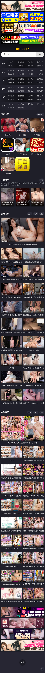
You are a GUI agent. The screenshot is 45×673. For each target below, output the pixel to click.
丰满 (29, 412)
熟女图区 (30, 91)
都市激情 (11, 96)
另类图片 (40, 91)
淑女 (35, 412)
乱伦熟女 (30, 82)
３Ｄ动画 (40, 70)
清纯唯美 (21, 91)
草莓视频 (30, 104)
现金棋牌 (30, 66)
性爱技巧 (40, 99)
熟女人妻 (11, 74)
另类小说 (21, 99)
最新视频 (5, 213)
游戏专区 (40, 62)
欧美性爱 (40, 79)
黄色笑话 (30, 99)
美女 (29, 214)
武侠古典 (40, 96)
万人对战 (30, 62)
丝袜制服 (21, 74)
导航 (3, 105)
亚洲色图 (21, 87)
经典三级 (21, 82)
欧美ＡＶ (30, 70)
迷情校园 (11, 99)
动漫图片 (40, 87)
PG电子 (11, 62)
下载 (41, 180)
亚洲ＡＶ (11, 70)
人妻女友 (30, 96)
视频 (3, 72)
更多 (41, 214)
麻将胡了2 (11, 66)
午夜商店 (21, 104)
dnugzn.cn (22, 49)
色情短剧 (21, 108)
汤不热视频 (40, 104)
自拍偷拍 (21, 70)
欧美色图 (30, 87)
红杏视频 (11, 108)
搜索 (40, 54)
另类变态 (40, 82)
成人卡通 (30, 79)
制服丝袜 (11, 82)
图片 (3, 89)
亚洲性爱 (11, 79)
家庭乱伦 (21, 96)
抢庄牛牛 (40, 66)
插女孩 (11, 104)
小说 (3, 97)
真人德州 (21, 62)
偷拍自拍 (21, 79)
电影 (3, 80)
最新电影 (5, 412)
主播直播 (30, 74)
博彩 (3, 63)
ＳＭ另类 (40, 74)
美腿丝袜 (11, 91)
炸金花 (21, 66)
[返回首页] (42, 669)
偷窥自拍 (11, 87)
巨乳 (35, 214)
